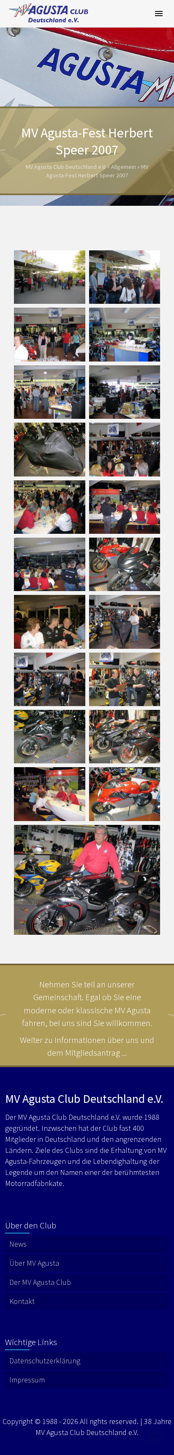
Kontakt (22, 1301)
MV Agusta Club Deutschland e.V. (66, 167)
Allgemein (123, 167)
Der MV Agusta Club (40, 1282)
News (18, 1244)
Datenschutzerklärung (44, 1360)
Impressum (27, 1380)
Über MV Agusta (34, 1263)
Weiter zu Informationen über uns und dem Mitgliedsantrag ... (87, 1046)
